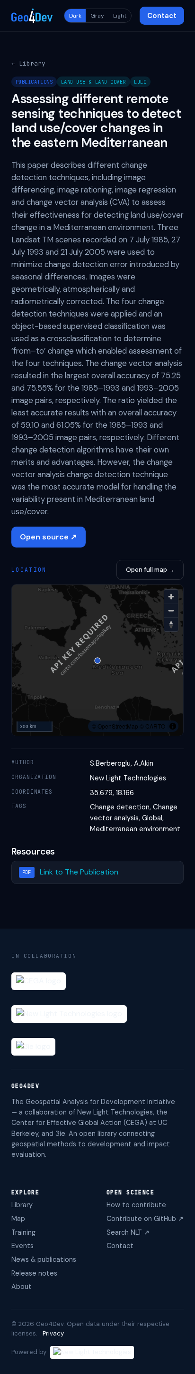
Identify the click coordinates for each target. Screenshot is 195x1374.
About (21, 1286)
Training (23, 1232)
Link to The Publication (79, 872)
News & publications (43, 1259)
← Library (28, 63)
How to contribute (136, 1205)
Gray (97, 15)
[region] (97, 661)
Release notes (34, 1273)
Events (22, 1245)
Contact (162, 15)
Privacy (53, 1333)
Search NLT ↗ (128, 1232)
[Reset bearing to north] (171, 624)
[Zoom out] (171, 610)
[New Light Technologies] (69, 1014)
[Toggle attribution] (172, 726)
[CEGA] (38, 981)
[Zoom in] (171, 597)
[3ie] (33, 1047)
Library (22, 1205)
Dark (75, 15)
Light (119, 15)
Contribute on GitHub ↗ (145, 1218)
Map (18, 1218)
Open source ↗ (48, 537)
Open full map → (150, 570)
